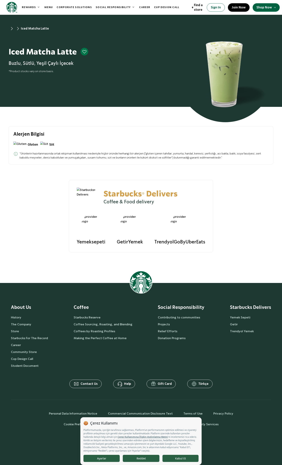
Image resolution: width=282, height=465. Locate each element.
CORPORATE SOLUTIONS (74, 7)
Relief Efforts (167, 331)
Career (16, 345)
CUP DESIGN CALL (167, 7)
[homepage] (11, 7)
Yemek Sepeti (240, 317)
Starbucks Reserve (87, 317)
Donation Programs (172, 338)
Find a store (198, 7)
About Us (21, 307)
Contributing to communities (179, 317)
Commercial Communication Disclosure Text (140, 413)
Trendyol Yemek (242, 331)
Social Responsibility (181, 307)
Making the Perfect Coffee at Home (100, 338)
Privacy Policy (223, 413)
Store (15, 331)
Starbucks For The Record (29, 338)
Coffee (81, 307)
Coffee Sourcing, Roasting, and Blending (103, 324)
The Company (21, 324)
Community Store (24, 352)
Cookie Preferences (78, 424)
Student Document (25, 366)
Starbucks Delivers (250, 307)
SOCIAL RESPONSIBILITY (113, 7)
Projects (164, 324)
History (16, 317)
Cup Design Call (22, 359)
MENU (48, 7)
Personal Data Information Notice (73, 413)
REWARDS (29, 7)
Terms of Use (193, 413)
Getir (234, 324)
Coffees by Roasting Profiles (94, 331)
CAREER (144, 7)
